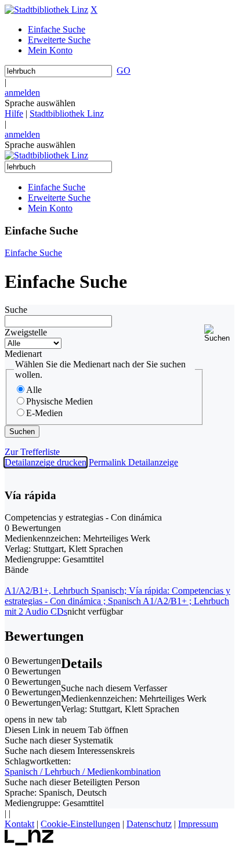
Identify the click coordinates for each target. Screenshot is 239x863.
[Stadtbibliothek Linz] (46, 10)
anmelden (22, 93)
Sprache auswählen (40, 103)
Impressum (198, 824)
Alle (34, 390)
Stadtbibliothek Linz (67, 113)
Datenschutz (149, 824)
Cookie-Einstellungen (80, 824)
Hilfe (14, 113)
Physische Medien (59, 401)
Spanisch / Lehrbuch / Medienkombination (83, 772)
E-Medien (44, 413)
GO (124, 70)
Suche (16, 310)
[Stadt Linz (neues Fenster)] (29, 842)
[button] (219, 333)
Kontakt (19, 824)
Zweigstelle (26, 332)
